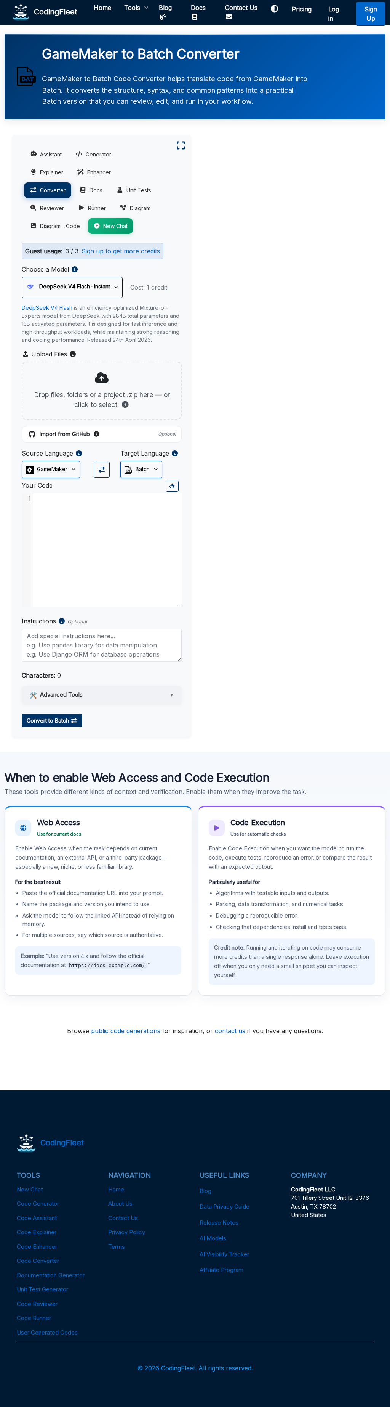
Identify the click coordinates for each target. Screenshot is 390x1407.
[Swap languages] (102, 470)
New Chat (115, 226)
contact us (230, 1031)
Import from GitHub (107, 434)
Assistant (51, 154)
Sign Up (370, 13)
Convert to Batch (48, 720)
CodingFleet (53, 11)
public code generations (125, 1031)
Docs (198, 7)
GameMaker (51, 469)
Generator (98, 154)
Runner (97, 208)
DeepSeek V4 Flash (47, 307)
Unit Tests (138, 190)
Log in (333, 13)
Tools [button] (132, 7)
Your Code (37, 485)
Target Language (144, 453)
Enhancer (99, 172)
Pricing (303, 9)
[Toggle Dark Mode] (275, 9)
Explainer (51, 172)
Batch (142, 469)
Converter (53, 190)
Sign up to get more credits (121, 251)
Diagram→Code (60, 226)
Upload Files (53, 354)
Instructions (39, 621)
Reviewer (52, 208)
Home (102, 7)
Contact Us (241, 7)
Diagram (140, 208)
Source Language (47, 453)
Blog (165, 7)
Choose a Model (45, 269)
